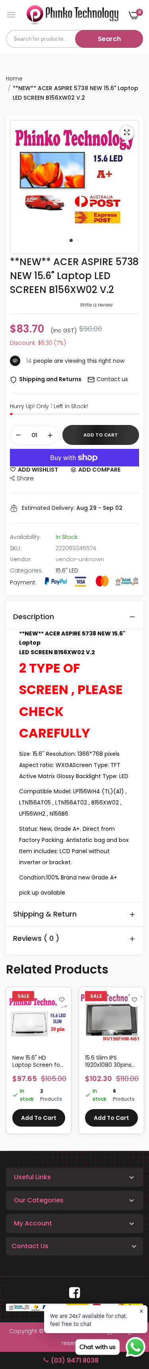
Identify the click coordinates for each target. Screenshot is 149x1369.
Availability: (25, 537)
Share (25, 478)
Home (14, 79)
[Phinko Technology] (72, 15)
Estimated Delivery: (48, 508)
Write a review (96, 304)
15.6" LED (67, 570)
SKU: (15, 548)
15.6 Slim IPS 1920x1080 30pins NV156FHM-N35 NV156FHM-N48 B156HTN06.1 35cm (110, 1061)
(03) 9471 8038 (75, 1360)
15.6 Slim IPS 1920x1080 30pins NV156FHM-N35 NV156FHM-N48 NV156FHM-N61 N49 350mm (38, 1061)
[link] (62, 1000)
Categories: (26, 570)
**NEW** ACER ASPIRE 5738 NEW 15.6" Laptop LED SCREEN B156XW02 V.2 (74, 275)
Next (133, 1064)
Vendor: (21, 559)
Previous (16, 1064)
